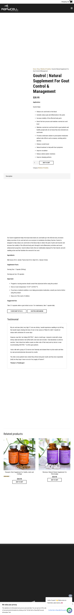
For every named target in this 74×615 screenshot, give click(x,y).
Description (9, 176)
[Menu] (72, 8)
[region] (37, 608)
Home (34, 69)
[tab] (9, 176)
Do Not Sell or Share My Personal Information (60, 610)
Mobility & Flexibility (46, 69)
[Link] (9, 8)
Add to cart (46, 162)
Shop (38, 69)
